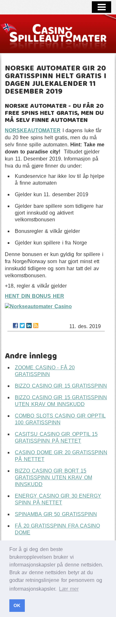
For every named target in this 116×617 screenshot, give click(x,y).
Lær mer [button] (69, 589)
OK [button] (17, 605)
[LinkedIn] (29, 325)
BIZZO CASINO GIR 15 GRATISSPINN (61, 386)
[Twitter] (22, 325)
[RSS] (35, 325)
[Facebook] (15, 325)
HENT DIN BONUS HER (34, 296)
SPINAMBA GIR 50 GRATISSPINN (56, 514)
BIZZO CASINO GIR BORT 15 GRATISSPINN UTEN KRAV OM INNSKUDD (53, 477)
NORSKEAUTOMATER (33, 130)
